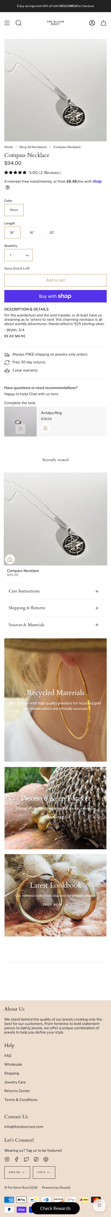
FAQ (7, 1056)
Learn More (52, 817)
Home (8, 147)
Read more (15, 336)
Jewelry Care (15, 1082)
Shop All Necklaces (33, 147)
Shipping (11, 1073)
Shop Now (52, 904)
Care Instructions (24, 591)
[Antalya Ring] (20, 422)
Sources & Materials (26, 625)
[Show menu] (7, 23)
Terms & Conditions (20, 1099)
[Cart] (103, 23)
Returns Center (17, 1091)
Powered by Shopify (56, 1187)
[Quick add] (10, 559)
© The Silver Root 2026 (21, 1187)
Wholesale (13, 1064)
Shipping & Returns (27, 608)
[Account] (92, 23)
